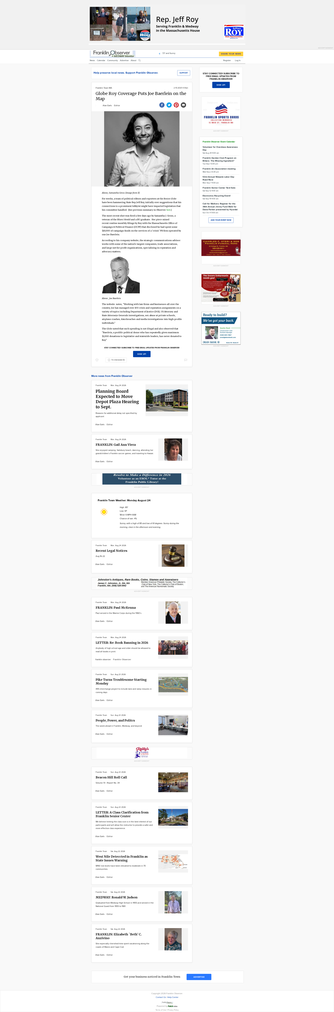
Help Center (172, 997)
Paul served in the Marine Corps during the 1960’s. (119, 613)
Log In (238, 60)
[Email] (183, 104)
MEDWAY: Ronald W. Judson (117, 897)
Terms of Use (161, 1010)
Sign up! (141, 354)
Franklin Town (101, 385)
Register (227, 60)
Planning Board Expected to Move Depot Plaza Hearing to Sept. (117, 399)
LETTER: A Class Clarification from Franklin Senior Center (122, 814)
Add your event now (221, 220)
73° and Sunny (168, 53)
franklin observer (103, 659)
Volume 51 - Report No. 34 (108, 783)
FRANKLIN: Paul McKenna (116, 607)
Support (184, 73)
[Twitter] (169, 104)
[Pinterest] (176, 104)
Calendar (101, 60)
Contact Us (161, 997)
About (133, 60)
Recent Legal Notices (111, 551)
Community (112, 60)
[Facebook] (162, 104)
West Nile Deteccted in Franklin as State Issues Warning (122, 858)
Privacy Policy (173, 1010)
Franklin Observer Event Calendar (219, 142)
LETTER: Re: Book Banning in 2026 (122, 643)
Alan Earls (107, 105)
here (168, 210)
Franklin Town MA (104, 88)
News (92, 60)
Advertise (124, 60)
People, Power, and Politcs (115, 720)
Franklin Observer (122, 659)
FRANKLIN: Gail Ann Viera (116, 445)
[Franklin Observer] (112, 53)
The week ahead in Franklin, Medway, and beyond (119, 726)
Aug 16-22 (100, 556)
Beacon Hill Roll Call (111, 777)
